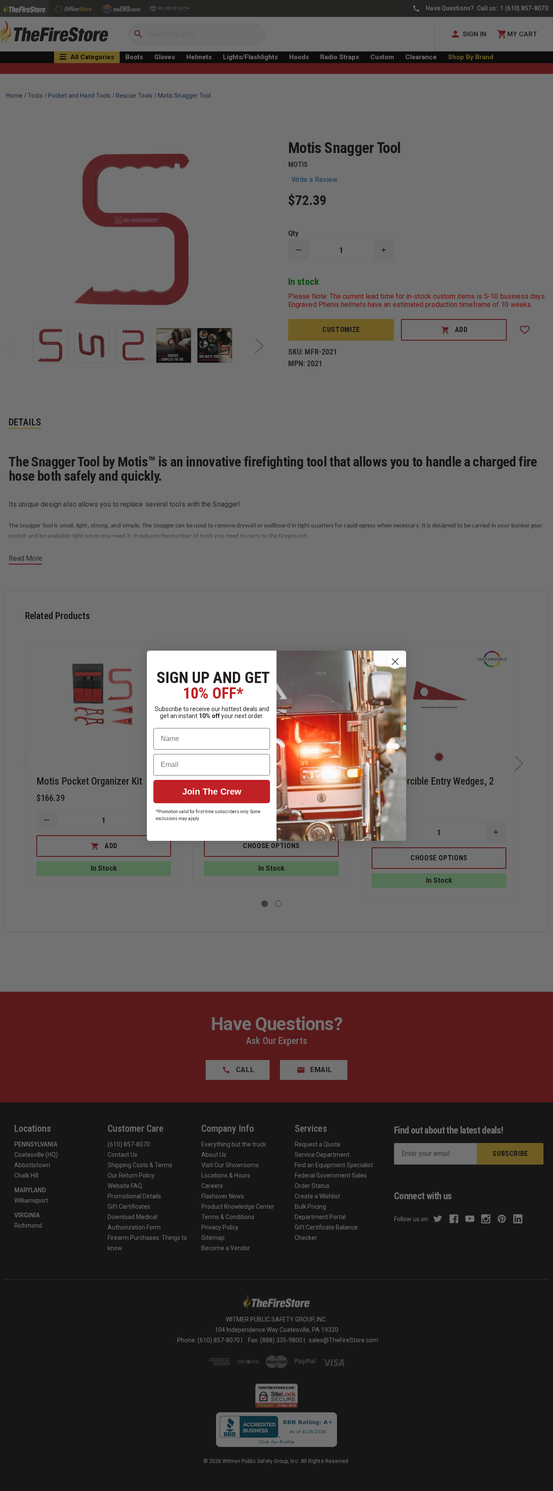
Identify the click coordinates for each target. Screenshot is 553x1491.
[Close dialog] (395, 661)
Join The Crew (212, 791)
